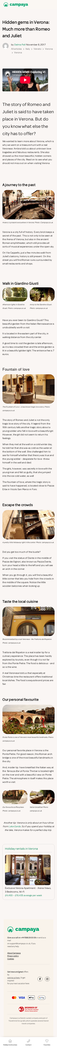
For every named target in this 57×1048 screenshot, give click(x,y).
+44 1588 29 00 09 (28, 937)
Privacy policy (13, 956)
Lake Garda (15, 826)
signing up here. (13, 977)
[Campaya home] (15, 4)
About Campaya (14, 953)
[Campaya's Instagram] (47, 979)
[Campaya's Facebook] (40, 979)
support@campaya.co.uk (20, 943)
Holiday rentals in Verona (21, 849)
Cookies (10, 959)
